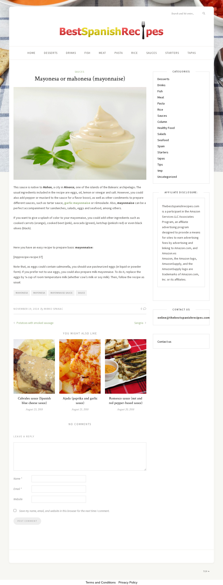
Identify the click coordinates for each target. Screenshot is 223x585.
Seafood (163, 140)
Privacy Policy (127, 582)
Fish (87, 53)
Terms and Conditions (101, 582)
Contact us (164, 342)
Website (18, 499)
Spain (161, 146)
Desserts (50, 53)
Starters (172, 53)
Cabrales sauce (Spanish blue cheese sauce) (34, 400)
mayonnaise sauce (62, 292)
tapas (192, 53)
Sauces (151, 53)
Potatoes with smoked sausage (34, 323)
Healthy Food (166, 128)
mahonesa (22, 292)
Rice (134, 53)
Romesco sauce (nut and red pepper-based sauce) (125, 400)
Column (162, 122)
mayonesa (39, 292)
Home (31, 53)
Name (18, 479)
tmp (160, 171)
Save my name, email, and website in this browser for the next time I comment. (64, 511)
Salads (161, 134)
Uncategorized (167, 177)
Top (205, 571)
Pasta (119, 53)
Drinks (71, 53)
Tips (160, 164)
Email (18, 489)
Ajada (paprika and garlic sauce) (80, 400)
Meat (102, 53)
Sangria (139, 323)
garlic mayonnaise (77, 203)
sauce (81, 292)
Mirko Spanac (53, 308)
